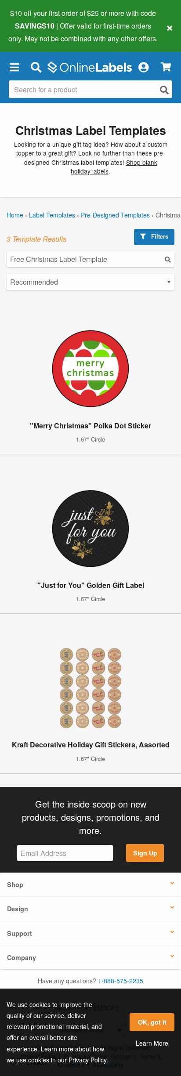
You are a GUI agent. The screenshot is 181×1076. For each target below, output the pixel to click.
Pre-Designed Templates (115, 214)
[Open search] (164, 90)
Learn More (152, 1043)
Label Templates (52, 214)
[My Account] (143, 67)
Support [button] (19, 933)
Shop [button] (15, 884)
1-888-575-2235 (120, 980)
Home (15, 214)
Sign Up (145, 852)
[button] (14, 67)
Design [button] (17, 908)
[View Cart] (165, 67)
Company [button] (21, 957)
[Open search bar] (36, 67)
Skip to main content (32, 31)
